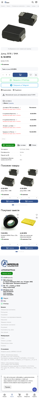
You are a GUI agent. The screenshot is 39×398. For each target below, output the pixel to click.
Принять (7, 387)
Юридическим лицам (7, 343)
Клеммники (4, 319)
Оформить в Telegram (21, 85)
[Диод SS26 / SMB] (10, 178)
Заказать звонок (6, 273)
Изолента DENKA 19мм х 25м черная (9, 236)
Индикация (4, 327)
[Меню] (2, 2)
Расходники (4, 312)
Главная (3, 6)
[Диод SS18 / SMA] (19, 27)
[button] (17, 251)
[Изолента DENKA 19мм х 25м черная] (10, 222)
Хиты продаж (4, 332)
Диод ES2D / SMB (25, 191)
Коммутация (4, 314)
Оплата (34, 145)
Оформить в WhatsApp (21, 80)
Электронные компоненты (18, 6)
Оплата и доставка (6, 340)
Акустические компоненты (8, 325)
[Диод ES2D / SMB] (29, 178)
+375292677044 (8, 270)
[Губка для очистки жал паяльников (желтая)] (29, 222)
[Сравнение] (36, 75)
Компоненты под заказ (7, 330)
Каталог (8, 6)
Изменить (11, 103)
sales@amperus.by (8, 277)
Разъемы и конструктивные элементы (11, 317)
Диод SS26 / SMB (6, 191)
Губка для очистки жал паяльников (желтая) (26, 236)
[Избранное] (30, 75)
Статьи (2, 338)
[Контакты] (36, 2)
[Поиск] (32, 2)
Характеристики (10, 145)
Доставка (23, 145)
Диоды (28, 6)
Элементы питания (6, 322)
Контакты (3, 345)
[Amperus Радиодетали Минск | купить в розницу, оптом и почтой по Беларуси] (7, 2)
